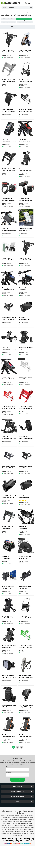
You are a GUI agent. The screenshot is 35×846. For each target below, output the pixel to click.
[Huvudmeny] (32, 3)
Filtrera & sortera (19, 27)
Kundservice (17, 786)
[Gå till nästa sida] (21, 747)
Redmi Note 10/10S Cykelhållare (24, 12)
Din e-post (9, 772)
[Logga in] (25, 3)
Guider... (17, 802)
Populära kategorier (17, 791)
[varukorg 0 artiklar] (29, 3)
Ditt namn (9, 766)
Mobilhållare (12, 12)
